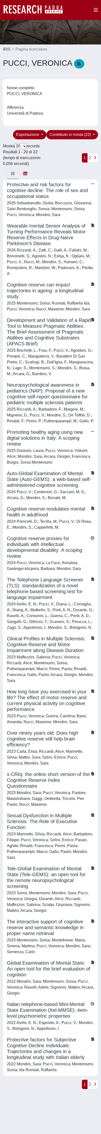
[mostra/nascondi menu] (96, 10)
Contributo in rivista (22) (71, 134)
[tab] (13, 174)
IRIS (7, 49)
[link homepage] (35, 10)
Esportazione (28, 134)
